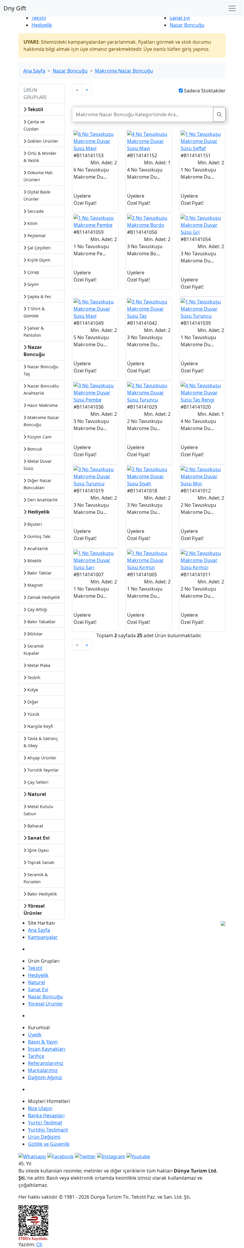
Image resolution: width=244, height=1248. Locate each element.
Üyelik (35, 1034)
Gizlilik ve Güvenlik (49, 1144)
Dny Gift (15, 8)
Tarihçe (36, 1056)
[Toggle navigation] (232, 8)
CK (39, 1244)
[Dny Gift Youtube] (138, 1156)
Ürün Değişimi (44, 1137)
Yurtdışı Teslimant (48, 1129)
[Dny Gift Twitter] (85, 1156)
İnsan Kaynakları (46, 1049)
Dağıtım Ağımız (45, 1077)
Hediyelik (42, 25)
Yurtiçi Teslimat (45, 1122)
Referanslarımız (45, 1063)
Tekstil (39, 18)
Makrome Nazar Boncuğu (124, 70)
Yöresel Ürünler (45, 1003)
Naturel (36, 982)
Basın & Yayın (43, 1041)
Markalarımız (43, 1070)
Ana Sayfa (34, 70)
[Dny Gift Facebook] (32, 1156)
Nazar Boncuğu (187, 25)
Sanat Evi (180, 18)
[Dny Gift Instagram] (111, 1156)
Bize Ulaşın (40, 1108)
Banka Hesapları (46, 1115)
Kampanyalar (43, 937)
